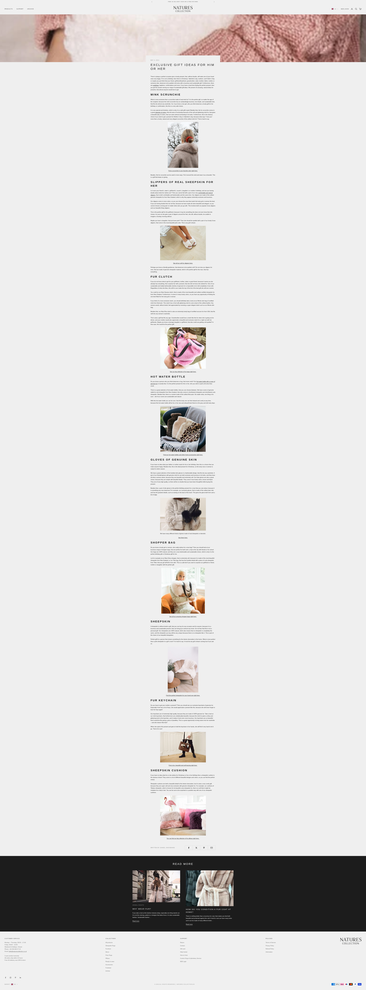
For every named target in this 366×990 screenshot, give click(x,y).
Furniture (108, 949)
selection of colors (160, 112)
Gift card (182, 949)
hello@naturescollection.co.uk (18, 951)
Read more (135, 921)
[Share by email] (211, 848)
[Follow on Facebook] (5, 978)
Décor (107, 952)
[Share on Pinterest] (204, 848)
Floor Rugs (109, 955)
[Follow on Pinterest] (15, 978)
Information (269, 952)
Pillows (108, 958)
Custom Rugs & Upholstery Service (190, 958)
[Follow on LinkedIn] (20, 978)
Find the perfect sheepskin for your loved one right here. (183, 695)
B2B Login (345, 9)
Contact (182, 945)
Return (182, 942)
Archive (30, 9)
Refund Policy (270, 949)
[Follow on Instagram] (10, 978)
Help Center (183, 952)
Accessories (109, 964)
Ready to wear (110, 961)
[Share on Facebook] (188, 848)
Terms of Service (271, 942)
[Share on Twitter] (196, 848)
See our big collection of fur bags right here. (183, 371)
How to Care (184, 955)
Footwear (108, 968)
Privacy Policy (270, 945)
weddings (156, 85)
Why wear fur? (141, 909)
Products (9, 9)
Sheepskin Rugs (110, 945)
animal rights (138, 905)
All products (109, 942)
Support (19, 9)
